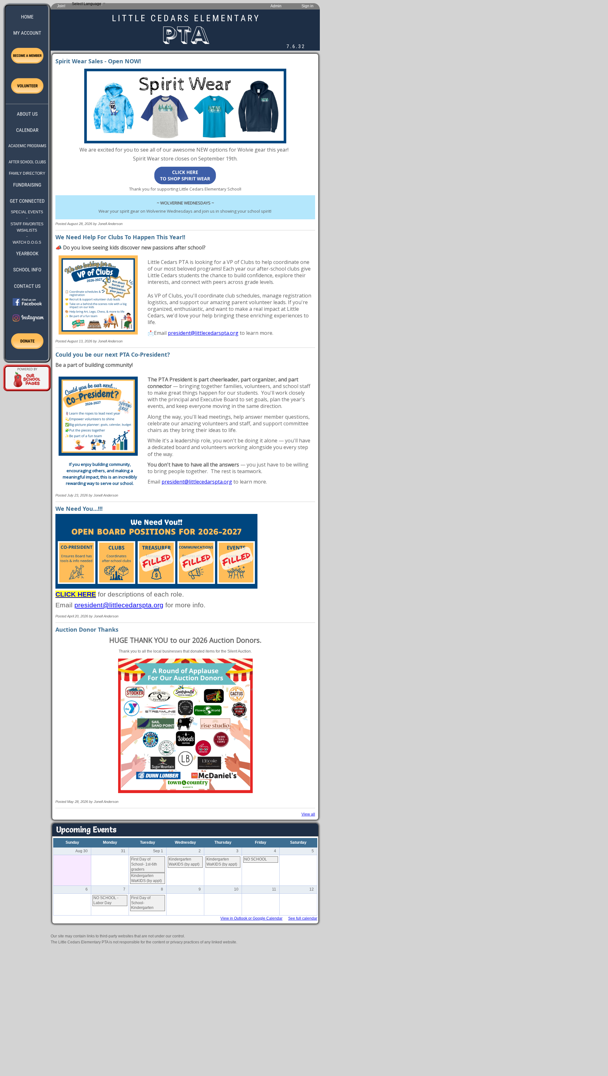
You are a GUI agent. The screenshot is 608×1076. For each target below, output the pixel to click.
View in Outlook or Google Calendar (251, 918)
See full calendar (302, 918)
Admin (276, 6)
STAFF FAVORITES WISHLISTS (26, 227)
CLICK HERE (75, 594)
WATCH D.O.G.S (27, 242)
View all (308, 814)
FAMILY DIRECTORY (27, 173)
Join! (61, 6)
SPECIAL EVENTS (27, 212)
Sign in (307, 6)
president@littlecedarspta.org (203, 332)
